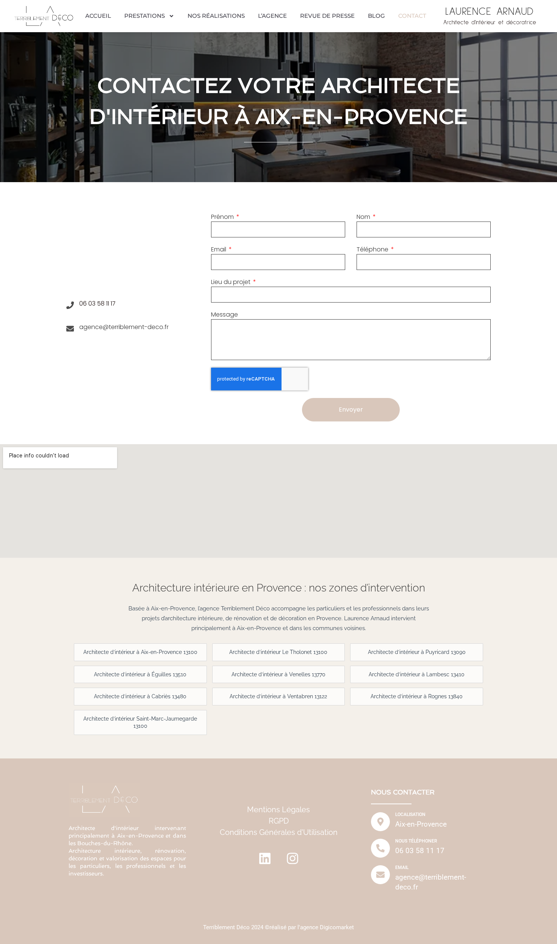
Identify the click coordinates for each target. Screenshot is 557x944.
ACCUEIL (98, 15)
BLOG (376, 15)
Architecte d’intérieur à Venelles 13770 (278, 674)
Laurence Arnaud (489, 11)
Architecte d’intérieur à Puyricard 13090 (417, 652)
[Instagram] (292, 858)
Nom (364, 216)
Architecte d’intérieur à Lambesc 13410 (417, 674)
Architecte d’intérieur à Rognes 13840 (417, 696)
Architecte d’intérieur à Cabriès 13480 (140, 696)
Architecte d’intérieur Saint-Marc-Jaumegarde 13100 (140, 722)
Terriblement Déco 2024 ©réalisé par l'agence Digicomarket (278, 927)
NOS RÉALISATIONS (216, 15)
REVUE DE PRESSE (327, 15)
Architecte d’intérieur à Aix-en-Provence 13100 (140, 652)
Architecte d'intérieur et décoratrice (489, 22)
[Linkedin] (265, 858)
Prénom (223, 216)
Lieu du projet (231, 282)
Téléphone (373, 249)
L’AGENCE (272, 15)
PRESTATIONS (144, 15)
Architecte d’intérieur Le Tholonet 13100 (278, 652)
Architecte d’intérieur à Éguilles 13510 (140, 674)
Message (224, 314)
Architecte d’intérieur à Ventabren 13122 (278, 696)
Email (219, 249)
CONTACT (412, 15)
